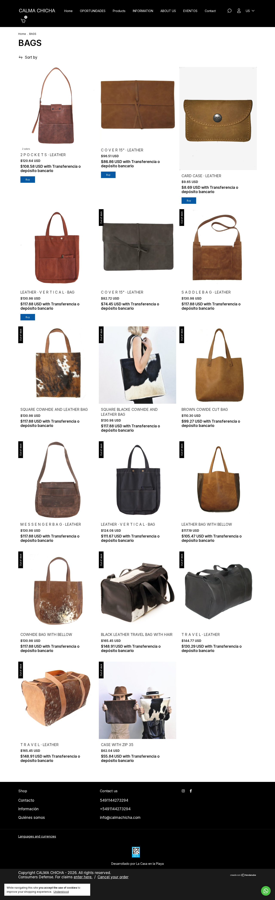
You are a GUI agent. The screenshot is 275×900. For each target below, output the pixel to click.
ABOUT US (168, 11)
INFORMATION (143, 11)
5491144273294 (114, 800)
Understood (61, 891)
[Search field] (229, 11)
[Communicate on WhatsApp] (266, 891)
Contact (210, 11)
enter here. (83, 877)
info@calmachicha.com (120, 817)
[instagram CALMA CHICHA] (183, 791)
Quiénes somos (31, 817)
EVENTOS (190, 11)
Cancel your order (113, 877)
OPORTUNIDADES (92, 11)
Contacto (26, 800)
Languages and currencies (37, 836)
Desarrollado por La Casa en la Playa (137, 863)
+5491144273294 (115, 809)
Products (119, 11)
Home (68, 11)
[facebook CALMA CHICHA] (190, 791)
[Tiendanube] (243, 875)
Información (28, 809)
